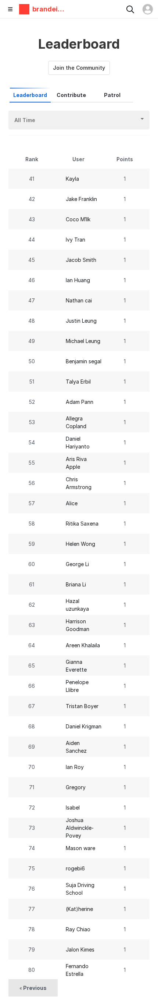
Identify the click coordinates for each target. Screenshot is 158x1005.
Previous (33, 988)
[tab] (30, 95)
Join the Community (79, 68)
